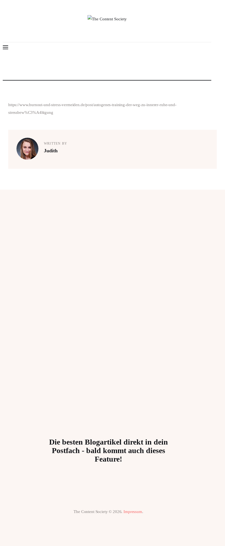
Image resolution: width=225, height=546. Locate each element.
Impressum (132, 511)
